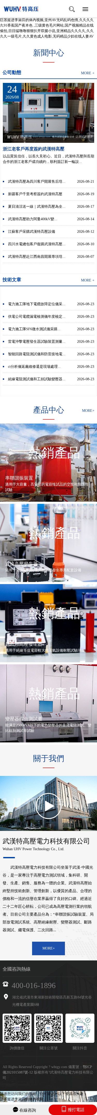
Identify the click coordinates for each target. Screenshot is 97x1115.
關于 (48, 758)
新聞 (48, 52)
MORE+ (88, 411)
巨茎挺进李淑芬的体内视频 (21, 1099)
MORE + (87, 73)
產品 (48, 410)
